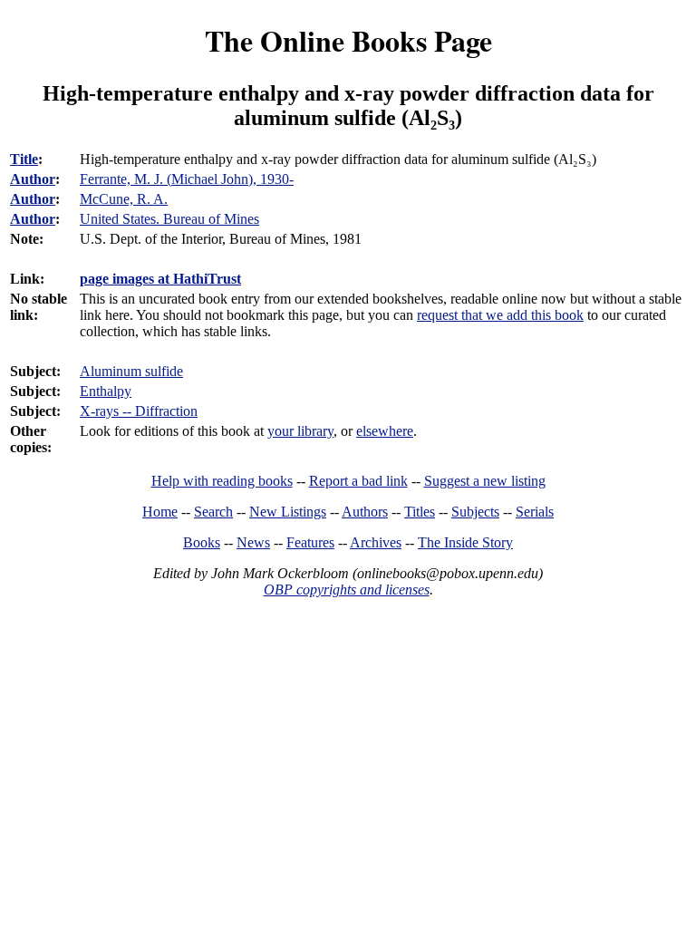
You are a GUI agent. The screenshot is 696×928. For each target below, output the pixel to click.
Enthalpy (105, 391)
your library (300, 431)
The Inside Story (465, 542)
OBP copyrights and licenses (347, 589)
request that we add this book (500, 315)
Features (310, 542)
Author (32, 179)
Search (213, 511)
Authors (365, 511)
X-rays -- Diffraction (139, 411)
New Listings (287, 511)
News (253, 542)
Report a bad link (358, 480)
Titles (419, 511)
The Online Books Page (348, 40)
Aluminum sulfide (131, 371)
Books (201, 542)
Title (24, 159)
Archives (375, 542)
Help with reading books (222, 480)
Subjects (475, 511)
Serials (535, 511)
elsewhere (384, 431)
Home (160, 511)
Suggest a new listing (485, 480)
